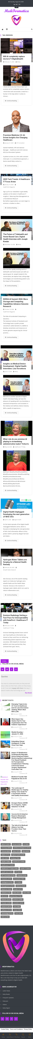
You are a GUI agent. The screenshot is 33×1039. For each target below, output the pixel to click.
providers (18, 903)
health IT (25, 868)
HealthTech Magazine (9, 187)
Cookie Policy (5, 1029)
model (18, 889)
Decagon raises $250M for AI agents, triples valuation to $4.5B (19, 805)
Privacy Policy (28, 1029)
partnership (15, 896)
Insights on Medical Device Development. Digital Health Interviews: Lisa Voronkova (14, 366)
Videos (5, 1004)
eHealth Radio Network (9, 570)
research (6, 906)
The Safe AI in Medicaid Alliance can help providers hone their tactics (19, 828)
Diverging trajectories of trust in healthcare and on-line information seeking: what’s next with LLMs (19, 707)
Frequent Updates (8, 998)
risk (17, 906)
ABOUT (6, 844)
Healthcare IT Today (19, 447)
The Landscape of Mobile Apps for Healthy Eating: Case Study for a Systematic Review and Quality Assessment (19, 791)
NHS (26, 893)
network (6, 893)
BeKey (18, 62)
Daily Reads (6, 994)
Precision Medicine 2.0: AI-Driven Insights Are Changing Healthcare (15, 137)
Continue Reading (12, 101)
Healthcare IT (8, 865)
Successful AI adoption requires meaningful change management (19, 816)
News (17, 893)
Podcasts (5, 1001)
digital (5, 855)
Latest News (6, 991)
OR (4, 896)
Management (8, 886)
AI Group (6, 848)
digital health (18, 855)
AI (26, 844)
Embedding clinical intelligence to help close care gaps (18, 743)
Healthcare (18, 861)
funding (15, 858)
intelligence (7, 882)
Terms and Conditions (16, 1029)
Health (6, 861)
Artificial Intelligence (22, 848)
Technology (7, 913)
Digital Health (17, 519)
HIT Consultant (20, 143)
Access (17, 844)
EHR (5, 858)
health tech (7, 872)
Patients (6, 899)
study (17, 910)
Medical (20, 886)
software (6, 910)
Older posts (6, 661)
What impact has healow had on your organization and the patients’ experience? (19, 721)
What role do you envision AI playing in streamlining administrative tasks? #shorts (16, 441)
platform (18, 899)
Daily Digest (6, 1008)
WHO (5, 917)
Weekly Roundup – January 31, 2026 (17, 733)
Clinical (6, 851)
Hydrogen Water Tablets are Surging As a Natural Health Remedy (15, 562)
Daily (16, 851)
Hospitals (6, 879)
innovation (19, 879)
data (25, 851)
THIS (18, 913)
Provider (6, 903)
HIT (18, 872)
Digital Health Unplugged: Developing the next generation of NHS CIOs (16, 514)
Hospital (21, 875)
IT (18, 882)
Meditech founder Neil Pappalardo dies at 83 (19, 778)
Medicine (6, 889)
